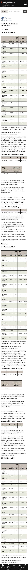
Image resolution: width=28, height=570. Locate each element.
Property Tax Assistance (6, 20)
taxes (8, 18)
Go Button (25, 11)
